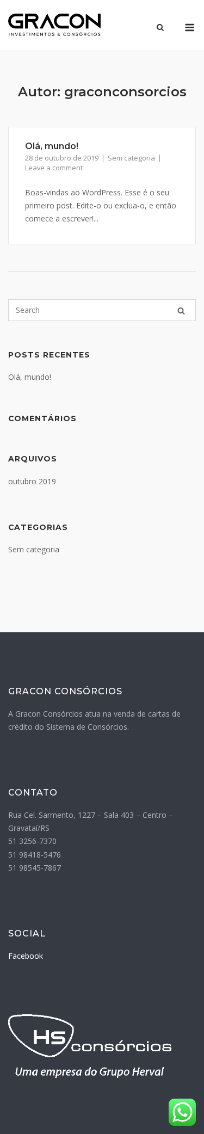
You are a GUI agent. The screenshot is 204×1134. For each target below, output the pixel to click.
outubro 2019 (32, 481)
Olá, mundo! (51, 146)
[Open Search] (160, 28)
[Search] (181, 310)
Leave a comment (54, 167)
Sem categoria (131, 158)
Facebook (25, 956)
